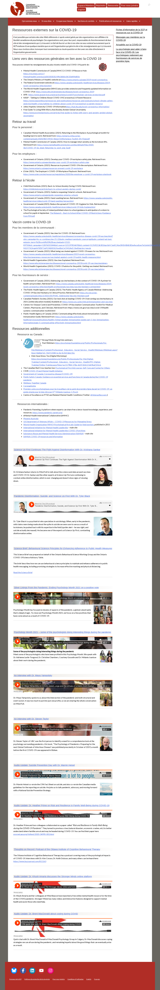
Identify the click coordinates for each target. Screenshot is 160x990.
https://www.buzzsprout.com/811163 (29, 861)
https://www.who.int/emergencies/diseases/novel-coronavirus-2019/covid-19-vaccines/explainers (65, 263)
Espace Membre (86, 5)
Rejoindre (101, 5)
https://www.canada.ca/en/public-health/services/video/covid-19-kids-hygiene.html (59, 207)
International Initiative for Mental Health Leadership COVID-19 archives (54, 430)
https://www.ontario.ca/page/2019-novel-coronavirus (84, 79)
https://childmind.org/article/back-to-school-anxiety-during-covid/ (52, 189)
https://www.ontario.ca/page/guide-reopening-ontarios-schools (50, 195)
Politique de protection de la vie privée (37, 979)
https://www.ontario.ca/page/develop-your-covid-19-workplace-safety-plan (56, 162)
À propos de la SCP (15, 979)
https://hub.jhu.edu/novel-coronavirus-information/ (88, 106)
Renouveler (113, 5)
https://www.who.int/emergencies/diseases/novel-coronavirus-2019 (65, 91)
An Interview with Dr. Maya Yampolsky (33, 675)
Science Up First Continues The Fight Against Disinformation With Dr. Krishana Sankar (57, 449)
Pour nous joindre (129, 5)
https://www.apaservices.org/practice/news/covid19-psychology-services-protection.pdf (66, 94)
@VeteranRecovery (98, 395)
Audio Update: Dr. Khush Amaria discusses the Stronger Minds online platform (53, 876)
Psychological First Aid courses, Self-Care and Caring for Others (82, 368)
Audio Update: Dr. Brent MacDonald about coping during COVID (46, 913)
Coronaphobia (29, 386)
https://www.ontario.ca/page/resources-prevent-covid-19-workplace (53, 168)
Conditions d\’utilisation (76, 979)
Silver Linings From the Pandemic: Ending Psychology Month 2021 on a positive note (56, 587)
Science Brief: (63, 548)
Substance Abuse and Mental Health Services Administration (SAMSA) (53, 433)
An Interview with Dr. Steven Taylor (31, 719)
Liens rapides (132, 21)
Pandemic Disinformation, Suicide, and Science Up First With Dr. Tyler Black (52, 496)
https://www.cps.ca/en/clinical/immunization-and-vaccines (87, 301)
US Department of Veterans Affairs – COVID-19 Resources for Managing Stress (57, 421)
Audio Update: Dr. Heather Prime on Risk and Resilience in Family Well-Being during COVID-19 (61, 805)
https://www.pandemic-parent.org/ (47, 412)
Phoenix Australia (30, 418)
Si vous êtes (47, 21)
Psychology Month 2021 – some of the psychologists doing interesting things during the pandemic (62, 632)
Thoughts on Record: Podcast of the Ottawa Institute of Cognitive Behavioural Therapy (57, 849)
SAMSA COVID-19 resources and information (43, 436)
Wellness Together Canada (34, 383)
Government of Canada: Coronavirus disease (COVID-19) (47, 374)
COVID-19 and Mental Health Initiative (45, 371)
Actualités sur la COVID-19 (128, 44)
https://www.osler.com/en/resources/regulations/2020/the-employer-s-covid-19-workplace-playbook (67, 174)
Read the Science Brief (22, 572)
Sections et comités (86, 21)
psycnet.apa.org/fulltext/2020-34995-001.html (33, 834)
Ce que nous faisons (64, 21)
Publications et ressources (110, 21)
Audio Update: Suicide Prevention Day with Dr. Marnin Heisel (44, 765)
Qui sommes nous (29, 21)
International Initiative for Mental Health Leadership (45, 427)
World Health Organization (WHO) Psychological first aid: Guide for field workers (58, 424)
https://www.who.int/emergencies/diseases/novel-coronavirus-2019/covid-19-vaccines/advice (63, 269)
